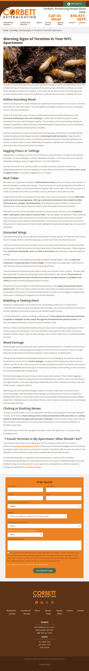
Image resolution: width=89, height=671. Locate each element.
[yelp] (47, 602)
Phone (10, 494)
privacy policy (43, 564)
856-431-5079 (46, 633)
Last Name (50, 486)
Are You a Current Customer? (18, 502)
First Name (12, 486)
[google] (41, 602)
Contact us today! (33, 467)
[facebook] (36, 602)
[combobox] (44, 526)
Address (10, 512)
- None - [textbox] (12, 534)
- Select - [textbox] (12, 526)
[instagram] (52, 602)
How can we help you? (15, 539)
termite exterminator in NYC (27, 446)
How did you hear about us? (17, 522)
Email (48, 494)
